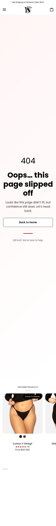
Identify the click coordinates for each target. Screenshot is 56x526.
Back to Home (28, 222)
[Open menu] (7, 9)
